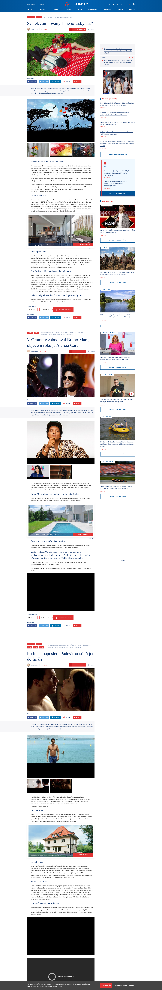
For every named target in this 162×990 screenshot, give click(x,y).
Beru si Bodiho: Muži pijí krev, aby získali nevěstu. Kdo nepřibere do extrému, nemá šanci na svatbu (117, 104)
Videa (42, 4)
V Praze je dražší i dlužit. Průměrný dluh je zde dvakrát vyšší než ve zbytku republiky (116, 133)
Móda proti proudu (110, 332)
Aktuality (30, 9)
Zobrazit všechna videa (117, 194)
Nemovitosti (92, 9)
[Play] (91, 951)
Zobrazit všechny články (117, 240)
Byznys (42, 9)
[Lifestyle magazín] (76, 4)
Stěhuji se (106, 290)
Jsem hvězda (107, 205)
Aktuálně (104, 46)
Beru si (105, 247)
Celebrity (55, 9)
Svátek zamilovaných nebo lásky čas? (60, 23)
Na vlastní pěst (108, 461)
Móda (80, 9)
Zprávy (120, 9)
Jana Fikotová (34, 29)
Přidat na (77, 29)
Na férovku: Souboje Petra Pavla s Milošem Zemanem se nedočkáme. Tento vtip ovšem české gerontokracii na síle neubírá (117, 144)
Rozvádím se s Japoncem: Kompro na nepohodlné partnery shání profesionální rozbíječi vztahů (115, 114)
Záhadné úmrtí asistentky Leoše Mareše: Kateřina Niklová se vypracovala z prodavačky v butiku (116, 183)
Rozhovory (107, 9)
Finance (104, 57)
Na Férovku (107, 417)
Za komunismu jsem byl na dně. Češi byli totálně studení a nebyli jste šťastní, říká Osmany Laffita (116, 173)
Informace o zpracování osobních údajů (49, 986)
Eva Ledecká (34, 351)
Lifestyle (68, 9)
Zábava (39, 17)
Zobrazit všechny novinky (117, 154)
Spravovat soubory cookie (124, 985)
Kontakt (132, 9)
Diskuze (45, 309)
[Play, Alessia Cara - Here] (91, 607)
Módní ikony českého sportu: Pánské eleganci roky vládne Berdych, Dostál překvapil (117, 123)
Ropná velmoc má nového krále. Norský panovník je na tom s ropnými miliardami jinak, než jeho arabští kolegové (118, 51)
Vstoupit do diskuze (65, 309)
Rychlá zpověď (108, 374)
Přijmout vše (106, 985)
